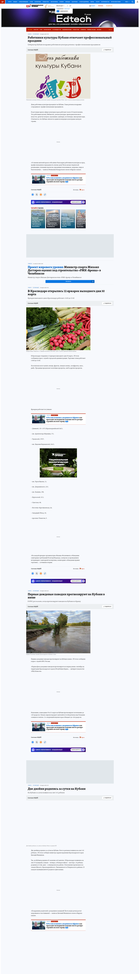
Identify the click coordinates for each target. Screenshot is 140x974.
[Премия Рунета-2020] (48, 6)
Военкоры (87, 29)
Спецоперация (24, 1)
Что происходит (36, 287)
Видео (15, 1)
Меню (2, 2)
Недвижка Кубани (69, 29)
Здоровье (77, 1)
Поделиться (108, 49)
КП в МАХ (104, 29)
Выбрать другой (64, 11)
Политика (39, 1)
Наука (95, 1)
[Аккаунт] (137, 2)
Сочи (32, 1)
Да (58, 11)
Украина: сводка (95, 29)
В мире (64, 1)
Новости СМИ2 (35, 757)
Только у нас (79, 29)
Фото (10, 1)
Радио (92, 5)
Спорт (101, 1)
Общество (47, 1)
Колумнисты (108, 1)
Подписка (109, 5)
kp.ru (83, 189)
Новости (36, 29)
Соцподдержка (86, 1)
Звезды (70, 1)
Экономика (56, 1)
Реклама (100, 5)
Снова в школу (48, 29)
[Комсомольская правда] (34, 5)
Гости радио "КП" (58, 29)
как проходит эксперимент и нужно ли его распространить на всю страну (65, 180)
